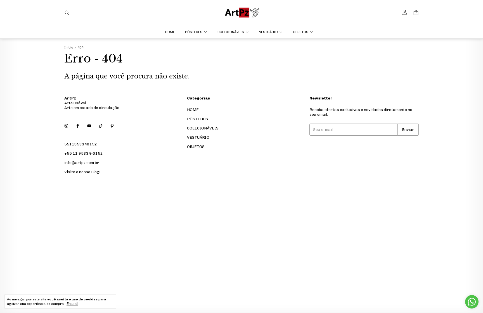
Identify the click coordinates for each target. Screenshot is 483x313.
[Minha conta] (405, 13)
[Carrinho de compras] (416, 13)
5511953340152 (80, 144)
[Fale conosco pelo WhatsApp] (472, 302)
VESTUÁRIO (268, 32)
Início (68, 47)
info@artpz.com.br (81, 162)
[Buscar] (67, 12)
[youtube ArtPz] (89, 126)
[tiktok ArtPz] (101, 126)
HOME (170, 32)
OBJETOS (300, 32)
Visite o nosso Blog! (82, 172)
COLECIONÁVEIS (230, 32)
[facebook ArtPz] (78, 126)
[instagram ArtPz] (66, 126)
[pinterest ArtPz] (112, 126)
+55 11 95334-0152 (83, 153)
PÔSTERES (193, 32)
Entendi (72, 304)
